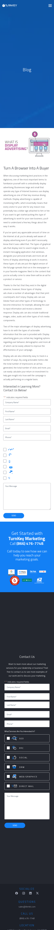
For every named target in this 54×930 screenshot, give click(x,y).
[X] (37, 893)
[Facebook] (16, 893)
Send (13, 515)
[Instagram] (23, 893)
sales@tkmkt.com (27, 906)
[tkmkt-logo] (9, 5)
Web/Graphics (22, 472)
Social (18, 461)
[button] (50, 5)
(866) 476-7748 (29, 543)
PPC (17, 455)
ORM (18, 466)
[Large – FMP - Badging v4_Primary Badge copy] (22, 572)
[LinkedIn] (30, 893)
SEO (17, 449)
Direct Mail (20, 478)
